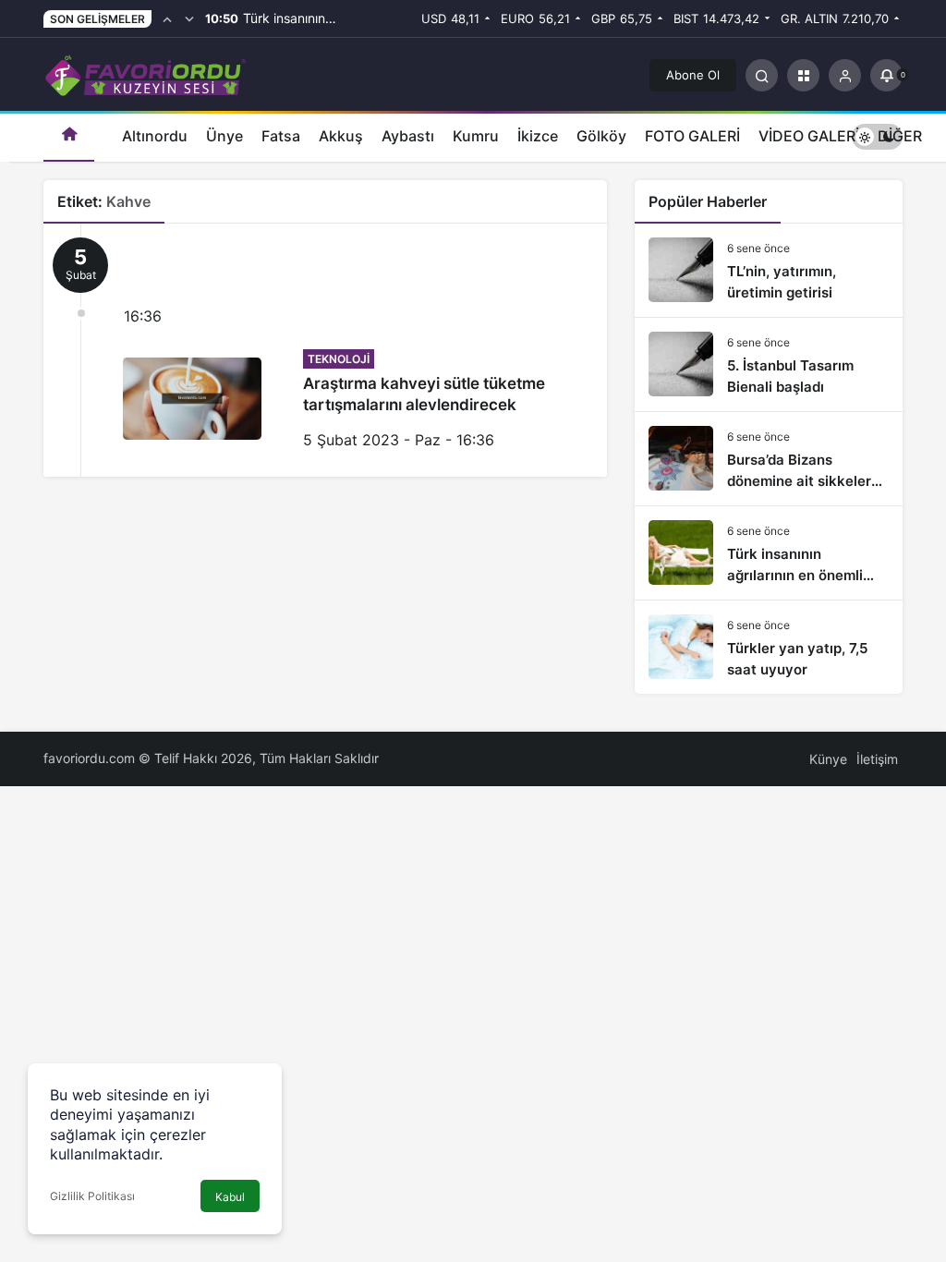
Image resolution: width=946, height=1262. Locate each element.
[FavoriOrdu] (145, 73)
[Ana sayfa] (68, 136)
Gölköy (601, 136)
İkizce (537, 136)
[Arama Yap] (762, 75)
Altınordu (155, 136)
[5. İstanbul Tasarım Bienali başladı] (769, 364)
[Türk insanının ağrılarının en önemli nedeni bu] (769, 553)
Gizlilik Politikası (92, 1196)
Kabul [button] (230, 1197)
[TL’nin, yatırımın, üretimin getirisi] (769, 270)
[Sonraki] (189, 18)
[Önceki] (167, 18)
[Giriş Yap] (845, 75)
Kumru (476, 136)
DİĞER (900, 136)
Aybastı (408, 136)
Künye (828, 759)
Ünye (224, 136)
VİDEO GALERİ (808, 136)
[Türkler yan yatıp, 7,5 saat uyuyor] (769, 647)
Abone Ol (693, 74)
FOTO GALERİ (692, 136)
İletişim (877, 759)
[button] (803, 75)
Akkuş (341, 136)
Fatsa (280, 136)
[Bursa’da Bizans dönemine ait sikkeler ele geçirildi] (769, 458)
